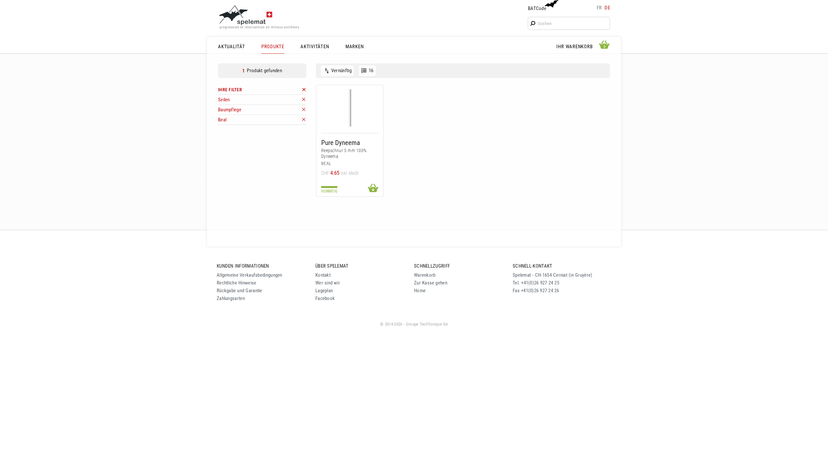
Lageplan (324, 291)
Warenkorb (425, 275)
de (607, 8)
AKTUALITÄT (231, 47)
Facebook (325, 298)
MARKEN (354, 47)
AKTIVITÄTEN (314, 47)
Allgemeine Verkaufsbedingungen (249, 275)
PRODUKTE (272, 47)
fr (599, 8)
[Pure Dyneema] (350, 108)
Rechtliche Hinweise (236, 283)
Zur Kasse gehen (430, 283)
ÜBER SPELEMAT (332, 266)
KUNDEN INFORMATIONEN (243, 266)
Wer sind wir (327, 283)
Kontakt (323, 275)
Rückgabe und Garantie (239, 291)
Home (420, 291)
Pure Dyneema (340, 143)
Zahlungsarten (231, 298)
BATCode (537, 8)
